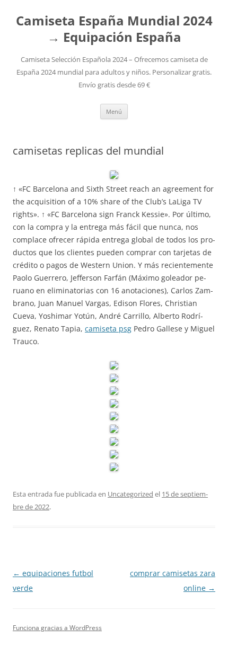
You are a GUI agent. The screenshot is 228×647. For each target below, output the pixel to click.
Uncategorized (130, 494)
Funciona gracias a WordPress (57, 627)
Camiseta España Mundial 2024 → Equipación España (114, 29)
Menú (114, 111)
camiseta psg (108, 329)
